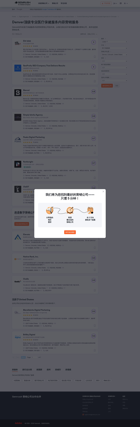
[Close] (103, 191)
